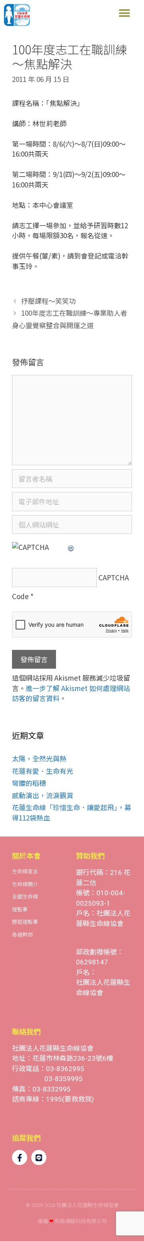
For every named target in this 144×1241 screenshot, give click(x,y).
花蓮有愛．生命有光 (42, 771)
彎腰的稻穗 (29, 783)
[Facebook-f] (19, 1157)
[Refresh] (71, 547)
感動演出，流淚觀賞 (42, 795)
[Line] (38, 1157)
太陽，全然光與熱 (39, 758)
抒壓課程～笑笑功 (48, 301)
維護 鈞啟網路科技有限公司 (72, 1221)
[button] (124, 13)
